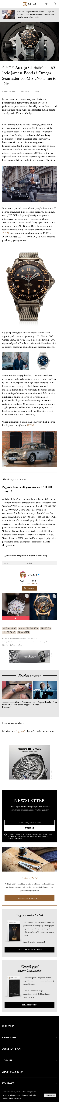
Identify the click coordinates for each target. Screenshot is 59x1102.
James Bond (9, 632)
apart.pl (29, 563)
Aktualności (9, 628)
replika (19, 382)
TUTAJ (5, 233)
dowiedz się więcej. (15, 1098)
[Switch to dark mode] (46, 3)
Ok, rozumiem (50, 1095)
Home (4, 638)
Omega (33, 638)
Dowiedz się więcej (15, 838)
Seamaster (23, 632)
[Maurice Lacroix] (29, 656)
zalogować (19, 731)
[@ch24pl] (23, 574)
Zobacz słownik (29, 1005)
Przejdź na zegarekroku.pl (29, 949)
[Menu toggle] (3, 3)
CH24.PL (29, 4)
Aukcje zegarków (28, 628)
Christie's (46, 628)
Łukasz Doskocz (8, 92)
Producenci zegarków (18, 638)
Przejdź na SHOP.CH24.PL (29, 898)
